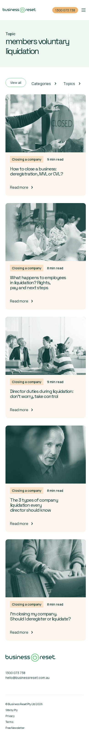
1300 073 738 (65, 10)
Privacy (10, 716)
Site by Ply (11, 710)
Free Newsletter (15, 728)
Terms (9, 722)
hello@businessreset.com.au (27, 677)
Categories (41, 83)
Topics (69, 83)
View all (15, 82)
